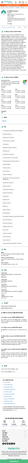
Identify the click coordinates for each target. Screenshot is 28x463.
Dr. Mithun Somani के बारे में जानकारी (8, 27)
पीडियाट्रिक (4, 121)
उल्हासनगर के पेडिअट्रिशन (9, 399)
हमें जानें (3, 431)
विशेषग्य (25, 27)
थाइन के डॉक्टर (7, 382)
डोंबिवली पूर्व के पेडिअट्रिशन (9, 403)
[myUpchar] (11, 23)
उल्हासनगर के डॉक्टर (8, 396)
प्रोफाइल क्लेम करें (14, 461)
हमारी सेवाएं (4, 435)
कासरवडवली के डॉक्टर (8, 387)
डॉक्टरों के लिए (5, 437)
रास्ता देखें (25, 84)
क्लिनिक (19, 27)
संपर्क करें (15, 410)
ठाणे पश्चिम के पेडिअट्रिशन (9, 394)
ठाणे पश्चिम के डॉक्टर (8, 391)
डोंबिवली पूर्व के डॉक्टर (8, 401)
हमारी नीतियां (4, 433)
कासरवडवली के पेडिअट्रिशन (9, 389)
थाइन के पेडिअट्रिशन (8, 384)
